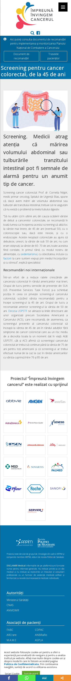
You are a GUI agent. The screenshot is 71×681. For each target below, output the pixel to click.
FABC (10, 630)
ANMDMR (13, 610)
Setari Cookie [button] (12, 673)
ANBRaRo (41, 635)
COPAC (39, 630)
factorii (7, 258)
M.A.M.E (11, 640)
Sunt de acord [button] (31, 673)
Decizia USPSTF (17, 311)
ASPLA (39, 640)
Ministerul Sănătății (17, 600)
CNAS (10, 605)
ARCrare (12, 635)
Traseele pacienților (53, 56)
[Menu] (63, 7)
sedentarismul (29, 254)
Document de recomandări (21, 56)
